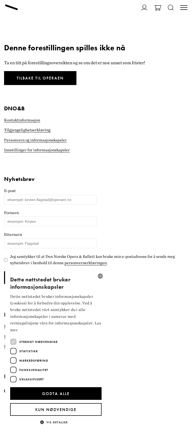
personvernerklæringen (85, 262)
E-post (10, 190)
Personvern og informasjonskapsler (35, 140)
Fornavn (11, 212)
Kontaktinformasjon (22, 120)
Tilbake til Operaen (40, 78)
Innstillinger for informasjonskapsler (37, 150)
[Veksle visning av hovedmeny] (183, 8)
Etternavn (13, 234)
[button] (56, 422)
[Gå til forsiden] (11, 8)
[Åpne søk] (171, 8)
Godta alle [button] (56, 393)
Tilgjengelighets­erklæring (27, 130)
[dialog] (56, 350)
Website (7, 174)
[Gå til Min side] (141, 7)
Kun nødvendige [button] (55, 409)
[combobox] (100, 276)
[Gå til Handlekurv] (157, 8)
